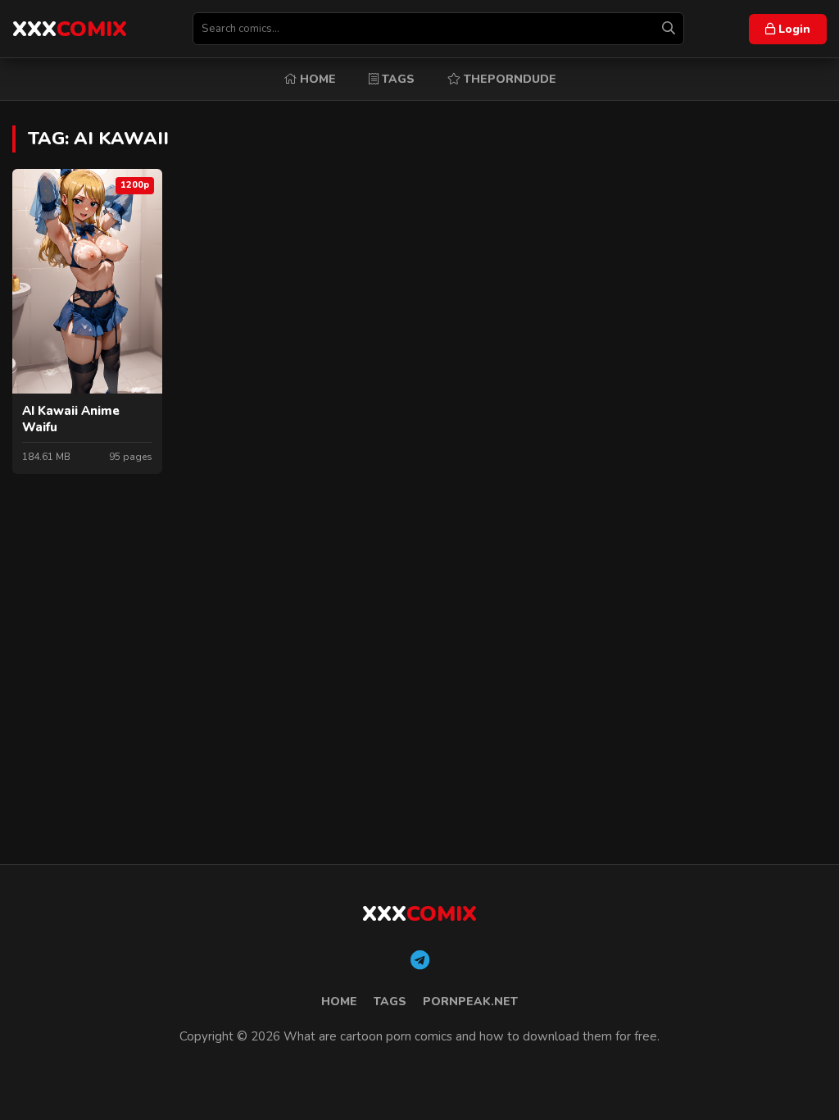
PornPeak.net (470, 1001)
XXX (69, 29)
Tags (397, 79)
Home (316, 79)
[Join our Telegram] (419, 961)
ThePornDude (508, 79)
